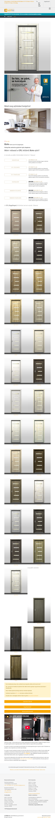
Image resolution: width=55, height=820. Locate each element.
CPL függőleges (15, 174)
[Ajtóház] (4, 16)
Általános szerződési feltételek (16, 769)
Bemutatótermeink (27, 711)
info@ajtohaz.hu (21, 785)
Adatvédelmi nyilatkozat (29, 769)
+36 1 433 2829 (14, 785)
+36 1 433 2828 (7, 785)
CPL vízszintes (15, 167)
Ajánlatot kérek (27, 701)
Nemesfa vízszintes (15, 190)
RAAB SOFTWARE (47, 817)
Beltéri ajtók (9, 16)
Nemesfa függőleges (15, 198)
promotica (40, 817)
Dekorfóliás (15, 160)
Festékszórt (15, 182)
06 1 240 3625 (39, 5)
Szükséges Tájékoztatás (40, 769)
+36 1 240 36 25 (7, 790)
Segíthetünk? (27, 707)
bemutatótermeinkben (33, 695)
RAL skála (18, 693)
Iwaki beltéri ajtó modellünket (26, 758)
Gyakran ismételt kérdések (34, 793)
